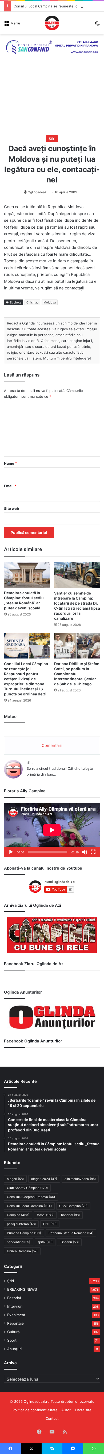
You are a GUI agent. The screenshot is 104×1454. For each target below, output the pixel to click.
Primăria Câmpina (24, 1233)
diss (30, 762)
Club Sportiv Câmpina (27, 1188)
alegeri (15, 1179)
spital (45, 1242)
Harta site (83, 1410)
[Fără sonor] (84, 852)
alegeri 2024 (44, 1179)
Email (10, 486)
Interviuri (14, 1306)
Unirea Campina (22, 1251)
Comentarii (52, 745)
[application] (52, 830)
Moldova (49, 302)
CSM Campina (73, 1206)
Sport (12, 1340)
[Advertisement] (52, 100)
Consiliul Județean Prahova (31, 1197)
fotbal (45, 1215)
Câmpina (18, 1215)
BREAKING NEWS (22, 1289)
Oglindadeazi (37, 192)
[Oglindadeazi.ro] (52, 23)
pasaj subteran (21, 1224)
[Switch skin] (97, 25)
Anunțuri (14, 1349)
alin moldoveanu (80, 1179)
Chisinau (32, 302)
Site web (11, 508)
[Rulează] (11, 852)
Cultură (13, 1332)
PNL (50, 1224)
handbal (70, 1215)
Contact (52, 1418)
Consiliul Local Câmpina (29, 1206)
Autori (66, 1410)
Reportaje (15, 1323)
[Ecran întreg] (93, 852)
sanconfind (18, 1242)
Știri (52, 138)
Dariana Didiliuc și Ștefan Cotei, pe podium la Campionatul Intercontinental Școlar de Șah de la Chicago (76, 673)
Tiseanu (69, 1242)
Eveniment (16, 1315)
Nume (10, 463)
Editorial (14, 1298)
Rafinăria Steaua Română (71, 1233)
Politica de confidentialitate (35, 1410)
